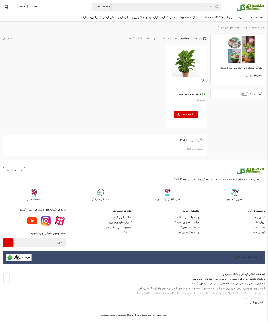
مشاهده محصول (186, 114)
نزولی (139, 38)
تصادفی (130, 38)
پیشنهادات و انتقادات (187, 217)
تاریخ (155, 38)
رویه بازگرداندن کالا (188, 232)
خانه (263, 27)
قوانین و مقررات (256, 232)
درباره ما (260, 222)
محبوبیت (172, 38)
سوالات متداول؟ (190, 227)
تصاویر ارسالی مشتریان (119, 227)
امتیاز (163, 38)
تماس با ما (259, 217)
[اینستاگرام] (46, 221)
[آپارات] (60, 221)
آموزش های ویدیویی (120, 222)
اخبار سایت (259, 227)
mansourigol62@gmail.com (238, 179)
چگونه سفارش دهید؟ (187, 222)
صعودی (147, 38)
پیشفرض (184, 38)
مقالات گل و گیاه (122, 217)
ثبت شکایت (125, 232)
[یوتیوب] (32, 221)
